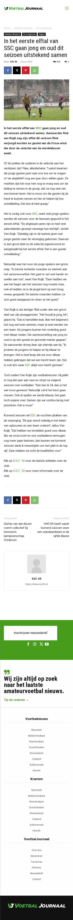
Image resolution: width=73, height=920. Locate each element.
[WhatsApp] (35, 70)
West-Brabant (36, 741)
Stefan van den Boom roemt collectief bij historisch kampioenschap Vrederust (18, 532)
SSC (38, 128)
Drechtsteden (36, 747)
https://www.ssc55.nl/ (36, 584)
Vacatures (36, 861)
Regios (42, 34)
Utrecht (36, 770)
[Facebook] (8, 70)
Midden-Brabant (23, 28)
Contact (36, 879)
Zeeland (36, 759)
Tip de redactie (14, 700)
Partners (36, 867)
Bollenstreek (36, 764)
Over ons (36, 850)
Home (7, 28)
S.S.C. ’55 (19, 461)
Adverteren (36, 856)
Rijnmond (36, 730)
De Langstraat (44, 28)
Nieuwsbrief (36, 873)
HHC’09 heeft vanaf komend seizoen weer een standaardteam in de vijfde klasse (53, 530)
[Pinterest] (26, 70)
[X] (17, 70)
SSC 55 (13, 61)
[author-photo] (36, 573)
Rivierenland (36, 753)
